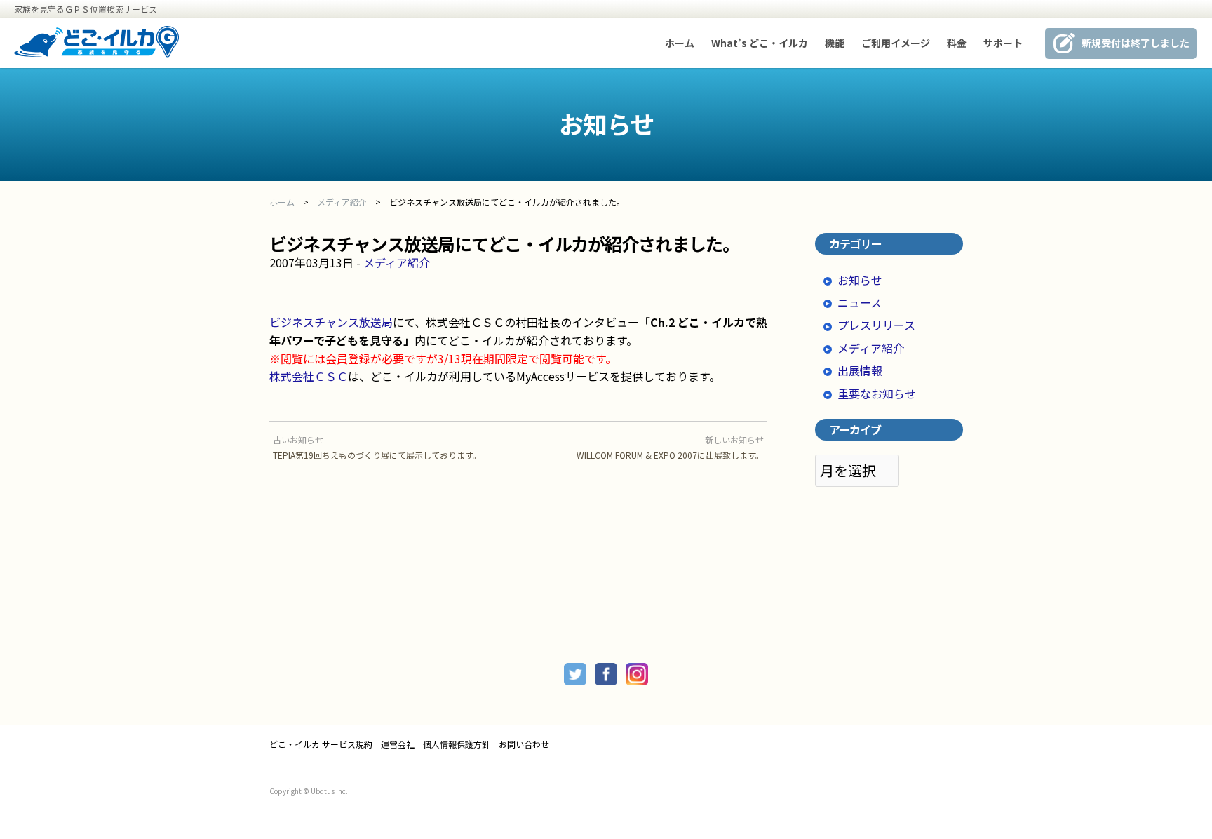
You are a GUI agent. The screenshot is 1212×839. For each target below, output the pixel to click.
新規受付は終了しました (1136, 43)
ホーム (679, 43)
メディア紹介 (396, 262)
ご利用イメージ (895, 43)
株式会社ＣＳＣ (308, 376)
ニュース (859, 302)
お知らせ (859, 279)
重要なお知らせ (876, 393)
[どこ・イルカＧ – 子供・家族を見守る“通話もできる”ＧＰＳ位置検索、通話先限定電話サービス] (97, 52)
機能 (834, 43)
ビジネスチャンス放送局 (331, 322)
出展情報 (859, 370)
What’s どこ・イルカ (759, 43)
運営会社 (398, 744)
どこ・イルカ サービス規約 (320, 744)
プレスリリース (876, 324)
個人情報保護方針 (456, 744)
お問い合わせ (524, 744)
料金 (957, 43)
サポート (1003, 43)
